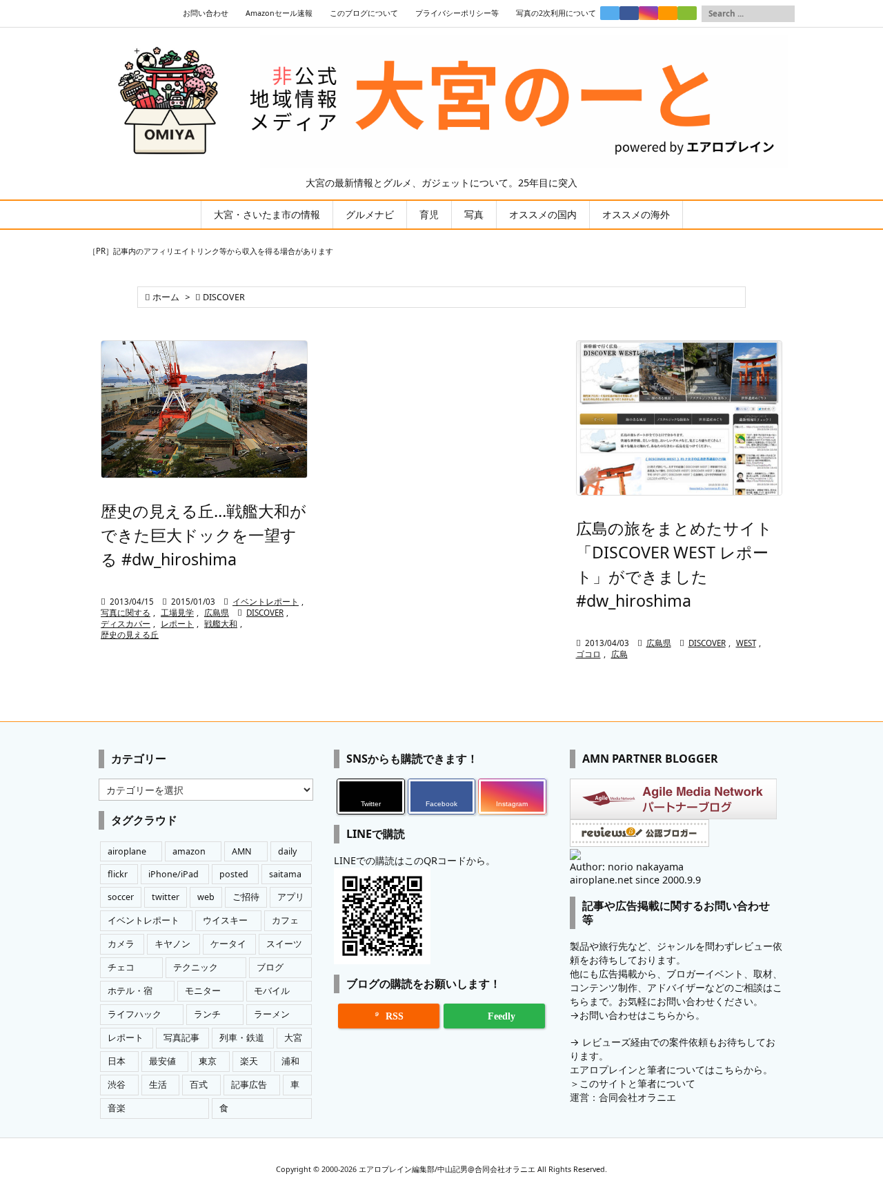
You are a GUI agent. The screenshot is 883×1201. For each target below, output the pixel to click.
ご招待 (245, 897)
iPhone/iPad (173, 874)
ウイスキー (225, 920)
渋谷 (117, 1085)
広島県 (216, 612)
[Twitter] (609, 13)
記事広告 (249, 1085)
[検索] (784, 14)
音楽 (117, 1108)
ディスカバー (125, 623)
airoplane (127, 851)
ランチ (207, 1014)
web (206, 897)
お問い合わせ (205, 13)
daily (287, 851)
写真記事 (181, 1038)
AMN (242, 851)
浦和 (290, 1061)
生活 (158, 1085)
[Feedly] (687, 13)
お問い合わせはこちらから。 (642, 1015)
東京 (208, 1061)
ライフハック (134, 1014)
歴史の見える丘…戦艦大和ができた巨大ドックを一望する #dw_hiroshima (203, 535)
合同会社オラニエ (637, 1097)
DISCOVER (265, 612)
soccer (121, 897)
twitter (165, 897)
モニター (203, 991)
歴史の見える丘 (130, 634)
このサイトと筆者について (637, 1083)
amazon (189, 851)
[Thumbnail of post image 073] (204, 409)
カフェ (285, 920)
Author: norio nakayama (627, 866)
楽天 (249, 1061)
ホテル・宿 (130, 991)
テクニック (195, 967)
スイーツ (284, 944)
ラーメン (272, 1014)
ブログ (270, 967)
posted (233, 874)
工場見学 (177, 612)
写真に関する (125, 612)
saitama (285, 874)
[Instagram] (648, 13)
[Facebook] (629, 13)
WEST (746, 643)
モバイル (272, 991)
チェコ (121, 967)
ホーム (165, 297)
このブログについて (364, 13)
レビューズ (606, 1041)
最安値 (162, 1061)
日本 (117, 1061)
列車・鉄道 (241, 1038)
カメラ (121, 944)
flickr (118, 874)
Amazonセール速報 (279, 13)
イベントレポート (265, 601)
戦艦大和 (220, 623)
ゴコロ (588, 654)
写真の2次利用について (556, 13)
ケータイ (228, 944)
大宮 (293, 1038)
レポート (177, 623)
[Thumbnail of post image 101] (679, 418)
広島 (619, 654)
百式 (199, 1085)
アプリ (290, 897)
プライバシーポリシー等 (457, 13)
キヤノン (172, 944)
